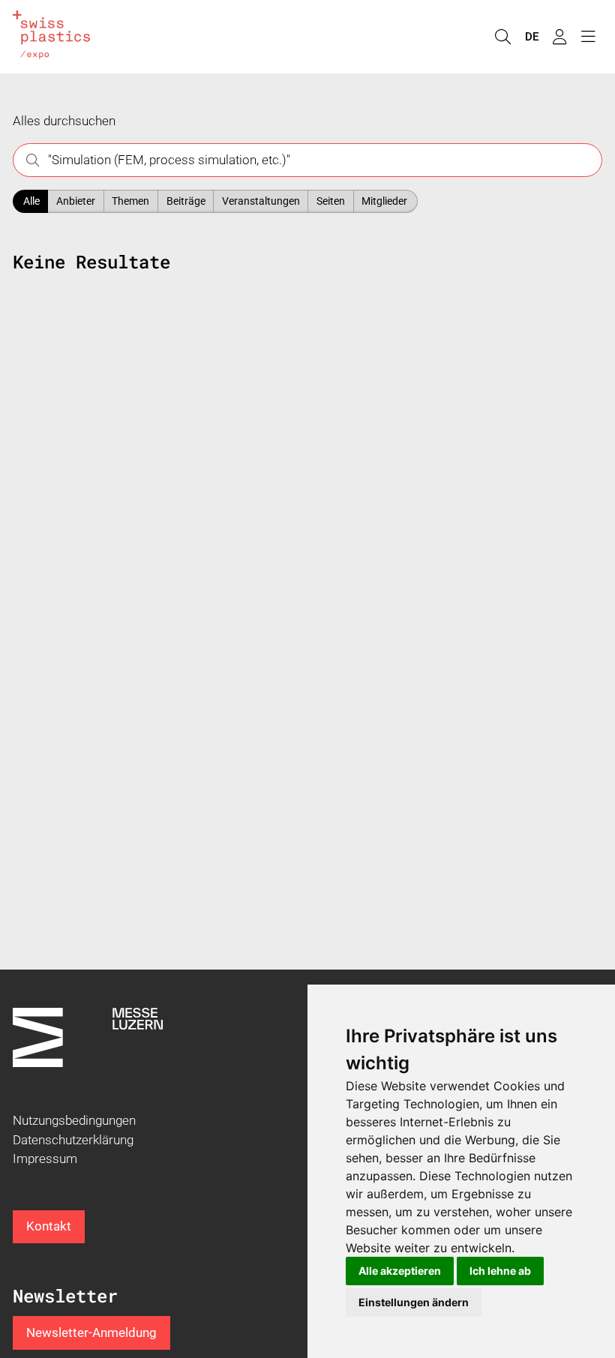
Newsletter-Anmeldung (91, 1332)
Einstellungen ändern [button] (413, 1302)
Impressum (45, 1158)
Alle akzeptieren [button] (399, 1270)
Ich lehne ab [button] (500, 1270)
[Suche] (503, 37)
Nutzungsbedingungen (74, 1120)
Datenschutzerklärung (73, 1139)
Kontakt (48, 1226)
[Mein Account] (559, 37)
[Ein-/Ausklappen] (588, 37)
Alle (31, 201)
